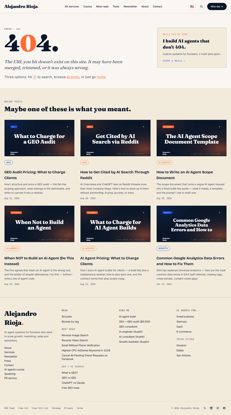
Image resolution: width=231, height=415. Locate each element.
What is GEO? (70, 372)
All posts (67, 316)
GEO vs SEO (69, 377)
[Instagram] (217, 408)
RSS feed (9, 408)
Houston (181, 345)
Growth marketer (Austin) (134, 341)
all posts (73, 77)
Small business (185, 316)
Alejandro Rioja (21, 6)
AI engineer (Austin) (131, 331)
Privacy (68, 408)
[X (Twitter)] (204, 408)
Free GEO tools (70, 387)
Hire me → (217, 6)
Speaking (10, 373)
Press (7, 360)
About (145, 6)
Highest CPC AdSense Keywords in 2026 (86, 350)
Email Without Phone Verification (81, 345)
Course (87, 6)
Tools (116, 6)
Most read (102, 6)
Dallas (180, 350)
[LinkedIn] (211, 408)
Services (9, 352)
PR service (10, 378)
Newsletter (130, 6)
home (101, 77)
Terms (80, 408)
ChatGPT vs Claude (73, 382)
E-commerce (183, 331)
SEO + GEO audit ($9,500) (134, 321)
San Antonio (183, 355)
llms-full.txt (40, 408)
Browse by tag (70, 321)
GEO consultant (128, 326)
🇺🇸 (192, 6)
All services (72, 6)
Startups (181, 321)
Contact (157, 6)
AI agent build (127, 316)
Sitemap (56, 408)
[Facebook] (224, 408)
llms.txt (23, 408)
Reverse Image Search (75, 335)
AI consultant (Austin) (132, 336)
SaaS (179, 326)
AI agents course (14, 369)
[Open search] (201, 6)
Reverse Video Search (75, 340)
